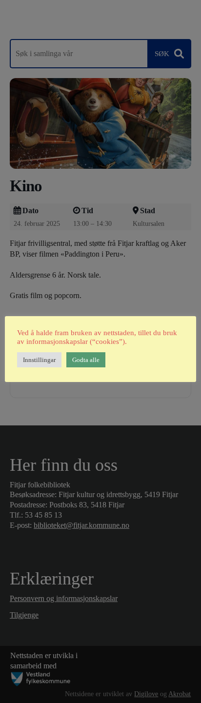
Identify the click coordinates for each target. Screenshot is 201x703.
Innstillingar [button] (39, 359)
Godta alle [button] (86, 359)
